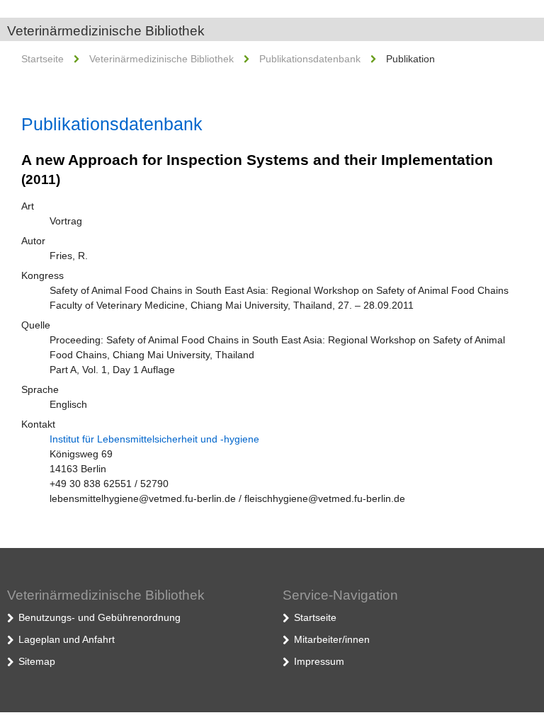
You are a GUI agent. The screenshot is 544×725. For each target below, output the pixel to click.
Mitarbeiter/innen (332, 639)
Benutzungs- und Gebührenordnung (99, 617)
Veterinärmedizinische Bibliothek (106, 30)
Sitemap (36, 661)
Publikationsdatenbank (310, 58)
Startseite (42, 58)
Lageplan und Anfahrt (66, 639)
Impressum (319, 661)
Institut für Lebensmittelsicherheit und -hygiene (154, 439)
